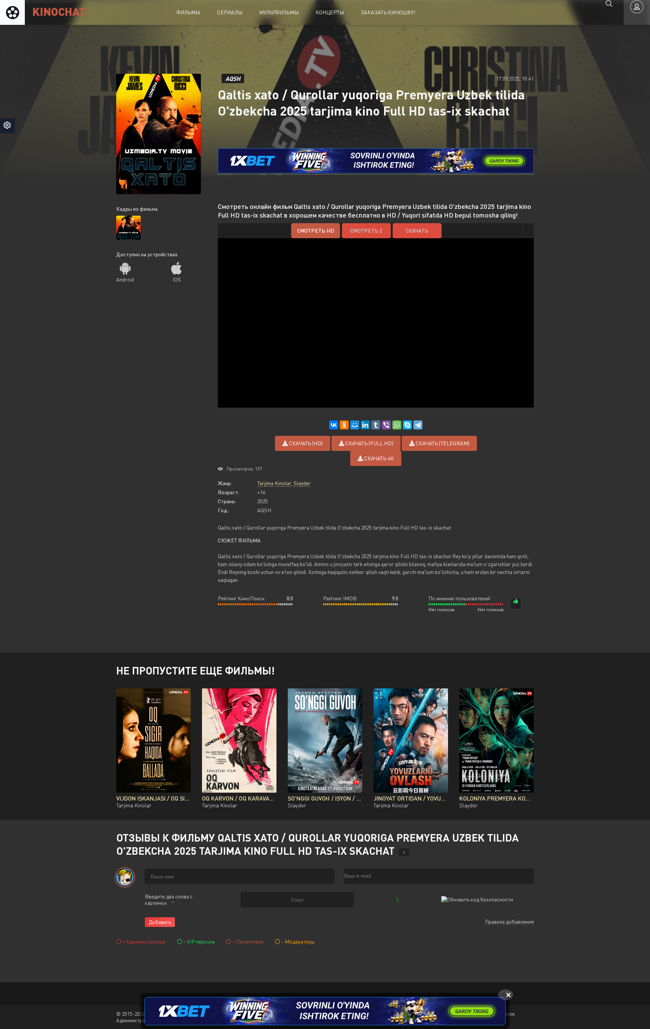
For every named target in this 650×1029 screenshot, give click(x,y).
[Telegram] (417, 424)
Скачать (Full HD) (368, 443)
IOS (177, 279)
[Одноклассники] (344, 424)
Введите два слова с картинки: (169, 899)
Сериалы (229, 12)
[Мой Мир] (354, 424)
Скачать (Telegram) (442, 443)
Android (125, 279)
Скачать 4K (378, 458)
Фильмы (188, 12)
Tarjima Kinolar (274, 483)
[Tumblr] (375, 424)
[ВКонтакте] (333, 424)
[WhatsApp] (396, 424)
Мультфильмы (279, 12)
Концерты (330, 12)
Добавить (160, 922)
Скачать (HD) (305, 443)
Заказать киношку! (388, 12)
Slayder (302, 483)
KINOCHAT (59, 11)
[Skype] (407, 424)
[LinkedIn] (365, 424)
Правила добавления (509, 921)
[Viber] (386, 424)
